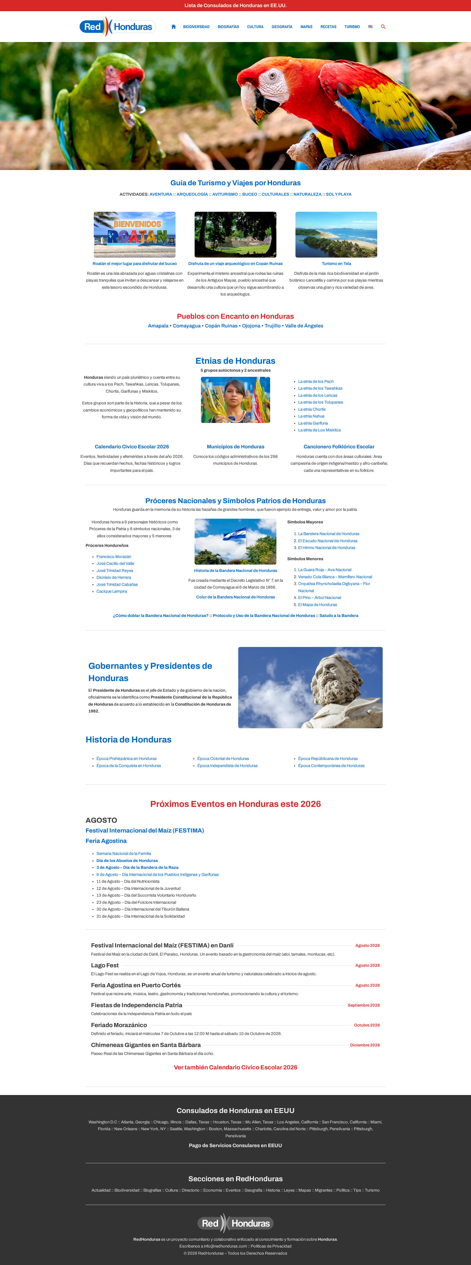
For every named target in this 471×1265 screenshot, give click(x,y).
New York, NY (153, 1129)
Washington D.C (103, 1122)
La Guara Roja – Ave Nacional (324, 570)
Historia (273, 1190)
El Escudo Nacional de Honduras (328, 541)
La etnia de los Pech (316, 381)
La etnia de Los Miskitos (319, 430)
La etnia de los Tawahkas (320, 388)
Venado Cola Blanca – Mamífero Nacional (335, 577)
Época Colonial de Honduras (223, 758)
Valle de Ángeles (304, 326)
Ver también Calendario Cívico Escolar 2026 (235, 1067)
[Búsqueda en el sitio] (383, 26)
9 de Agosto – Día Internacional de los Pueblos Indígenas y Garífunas (157, 874)
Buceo (249, 194)
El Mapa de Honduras (317, 604)
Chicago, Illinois (167, 1122)
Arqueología (192, 194)
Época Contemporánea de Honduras (331, 765)
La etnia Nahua (311, 416)
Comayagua (187, 326)
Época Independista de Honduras (227, 765)
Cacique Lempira (111, 591)
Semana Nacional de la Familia (123, 853)
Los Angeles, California (297, 1122)
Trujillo (273, 326)
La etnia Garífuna (313, 423)
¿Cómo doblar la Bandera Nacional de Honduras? (161, 615)
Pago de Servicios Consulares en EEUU (235, 1145)
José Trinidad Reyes (114, 570)
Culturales (275, 194)
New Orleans (125, 1129)
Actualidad (101, 1190)
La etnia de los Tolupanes (320, 402)
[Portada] (118, 27)
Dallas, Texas (197, 1122)
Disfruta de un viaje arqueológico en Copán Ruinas (235, 263)
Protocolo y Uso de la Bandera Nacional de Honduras (264, 615)
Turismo (352, 26)
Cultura (255, 26)
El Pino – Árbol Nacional (319, 597)
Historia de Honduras (129, 739)
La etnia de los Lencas (317, 395)
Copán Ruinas (221, 326)
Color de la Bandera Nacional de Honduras (235, 597)
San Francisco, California (344, 1122)
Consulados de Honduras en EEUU (236, 1111)
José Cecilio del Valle (115, 563)
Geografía (282, 26)
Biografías (228, 26)
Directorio (191, 1190)
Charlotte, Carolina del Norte (280, 1129)
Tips (357, 1190)
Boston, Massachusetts (230, 1129)
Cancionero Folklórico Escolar (339, 446)
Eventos (233, 1190)
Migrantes (324, 1190)
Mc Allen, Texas (259, 1122)
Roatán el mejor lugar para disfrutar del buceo (135, 263)
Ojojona (251, 326)
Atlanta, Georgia (135, 1122)
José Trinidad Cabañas (117, 584)
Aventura (161, 194)
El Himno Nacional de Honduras (326, 547)
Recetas (328, 26)
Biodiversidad (196, 26)
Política (342, 1190)
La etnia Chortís (312, 409)
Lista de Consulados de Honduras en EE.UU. (236, 5)
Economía (212, 1190)
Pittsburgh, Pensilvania (329, 1129)
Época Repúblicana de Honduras (328, 758)
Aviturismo (225, 194)
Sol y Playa (339, 194)
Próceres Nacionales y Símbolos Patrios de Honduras (235, 501)
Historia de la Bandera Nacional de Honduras (235, 570)
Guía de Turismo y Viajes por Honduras (235, 183)
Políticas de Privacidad (271, 1246)
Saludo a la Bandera (338, 615)
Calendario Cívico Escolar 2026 (132, 446)
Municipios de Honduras (235, 446)
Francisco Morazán (113, 556)
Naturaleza (308, 194)
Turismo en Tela (336, 263)
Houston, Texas (227, 1122)
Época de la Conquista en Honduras (128, 765)
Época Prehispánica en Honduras (126, 758)
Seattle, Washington (187, 1129)
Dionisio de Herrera (113, 577)
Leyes (289, 1190)
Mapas (306, 26)
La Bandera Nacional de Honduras (329, 534)
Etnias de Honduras (235, 361)
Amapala (158, 326)
